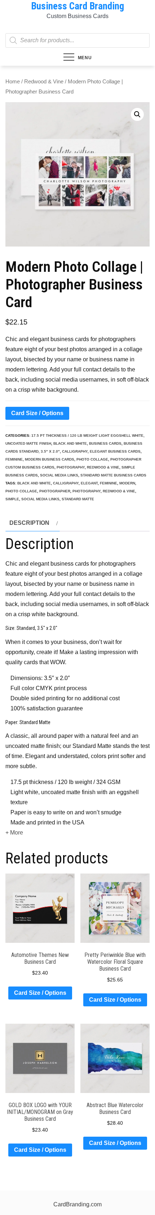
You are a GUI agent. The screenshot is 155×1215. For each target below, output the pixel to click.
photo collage (92, 459)
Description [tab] (29, 523)
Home (12, 81)
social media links (59, 475)
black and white (70, 443)
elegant (89, 483)
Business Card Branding (77, 6)
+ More (14, 832)
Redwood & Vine (43, 81)
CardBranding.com (77, 1204)
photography (71, 467)
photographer (54, 491)
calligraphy (75, 451)
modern (127, 483)
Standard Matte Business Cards (113, 475)
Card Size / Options (37, 413)
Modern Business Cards (49, 459)
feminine (14, 459)
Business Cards (105, 443)
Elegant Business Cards (115, 451)
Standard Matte (78, 499)
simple (12, 499)
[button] (137, 114)
